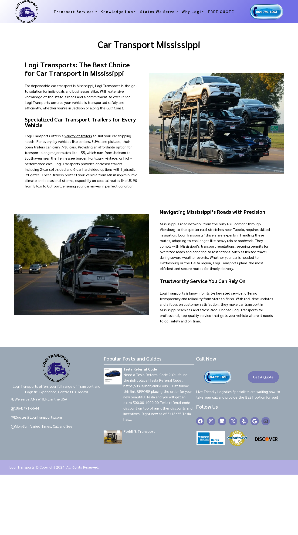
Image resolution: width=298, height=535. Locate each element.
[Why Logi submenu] (203, 11)
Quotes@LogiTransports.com (38, 417)
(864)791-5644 (27, 408)
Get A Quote (263, 376)
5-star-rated (220, 293)
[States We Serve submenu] (177, 11)
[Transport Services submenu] (96, 11)
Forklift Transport (139, 431)
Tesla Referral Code (140, 369)
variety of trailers (78, 135)
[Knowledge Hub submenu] (135, 11)
